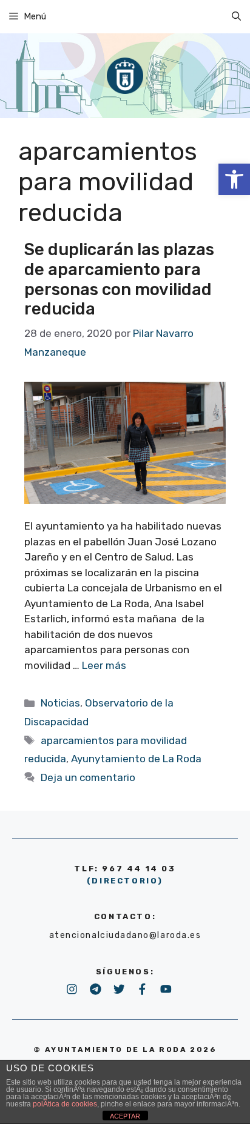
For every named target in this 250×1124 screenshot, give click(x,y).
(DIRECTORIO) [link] (125, 880)
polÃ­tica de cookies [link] (65, 1104)
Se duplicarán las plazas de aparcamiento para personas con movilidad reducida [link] (119, 279)
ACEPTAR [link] (125, 1116)
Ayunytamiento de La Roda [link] (136, 759)
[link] (234, 179)
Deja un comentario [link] (88, 777)
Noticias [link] (60, 703)
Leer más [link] (104, 665)
